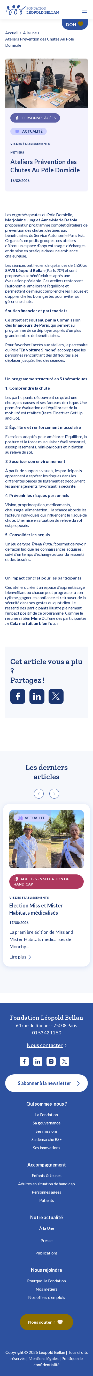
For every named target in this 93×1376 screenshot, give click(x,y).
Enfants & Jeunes (46, 1175)
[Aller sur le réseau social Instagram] (51, 1061)
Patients (46, 1200)
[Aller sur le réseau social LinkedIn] (37, 1061)
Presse (46, 1240)
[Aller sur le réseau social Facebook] (24, 1061)
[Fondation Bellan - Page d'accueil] (33, 9)
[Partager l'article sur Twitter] (56, 696)
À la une (30, 32)
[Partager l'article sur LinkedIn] (36, 696)
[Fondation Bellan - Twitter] (64, 1061)
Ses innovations (46, 1147)
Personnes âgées (46, 1191)
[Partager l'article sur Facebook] (17, 696)
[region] (46, 886)
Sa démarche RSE (47, 1139)
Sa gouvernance (46, 1122)
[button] (84, 11)
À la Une (46, 1228)
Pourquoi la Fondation (46, 1280)
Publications (46, 1252)
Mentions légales (43, 1358)
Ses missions (47, 1131)
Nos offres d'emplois (46, 1297)
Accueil (11, 32)
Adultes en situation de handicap (46, 1183)
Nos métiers (46, 1288)
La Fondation (46, 1114)
